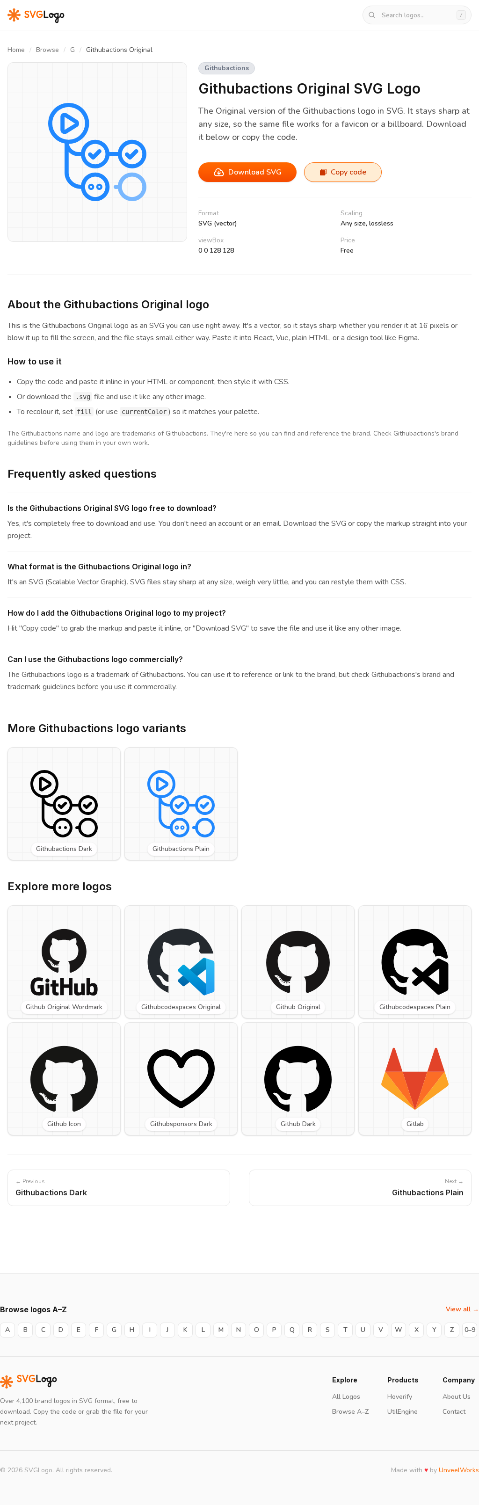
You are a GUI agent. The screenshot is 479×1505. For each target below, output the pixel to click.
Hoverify (399, 1396)
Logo (37, 1382)
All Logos (346, 1396)
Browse (47, 49)
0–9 (469, 1329)
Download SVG (255, 172)
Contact (454, 1411)
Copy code (348, 172)
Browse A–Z (350, 1411)
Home (16, 49)
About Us (457, 1396)
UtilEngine (402, 1411)
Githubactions (226, 68)
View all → (462, 1309)
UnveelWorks (459, 1470)
